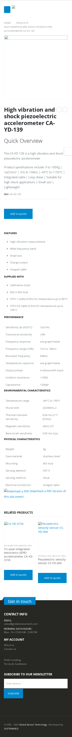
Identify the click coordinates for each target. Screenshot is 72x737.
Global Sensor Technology (33, 724)
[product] (19, 531)
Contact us (10, 648)
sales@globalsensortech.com (21, 623)
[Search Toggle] (65, 9)
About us (9, 644)
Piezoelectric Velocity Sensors (53, 556)
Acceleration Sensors (15, 545)
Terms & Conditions (15, 663)
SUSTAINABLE (11, 728)
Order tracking (12, 659)
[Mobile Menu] (7, 9)
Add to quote (18, 214)
